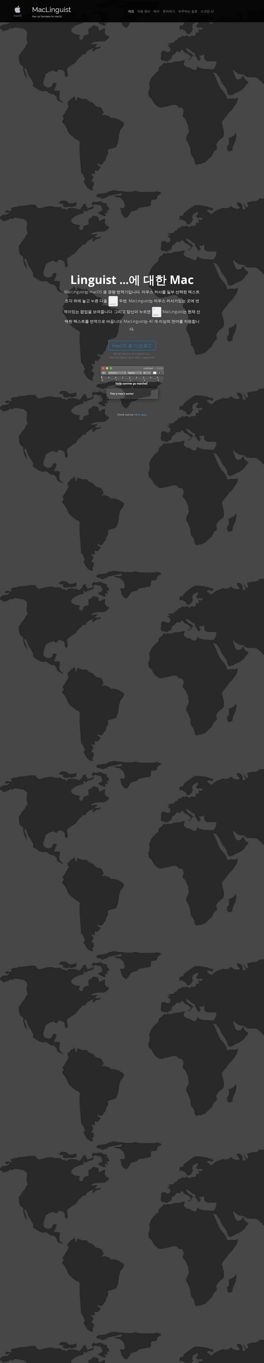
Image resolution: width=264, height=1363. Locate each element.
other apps (140, 414)
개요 (131, 11)
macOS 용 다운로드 (132, 345)
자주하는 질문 (188, 11)
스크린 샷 (207, 11)
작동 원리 (143, 11)
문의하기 (169, 11)
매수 (156, 11)
